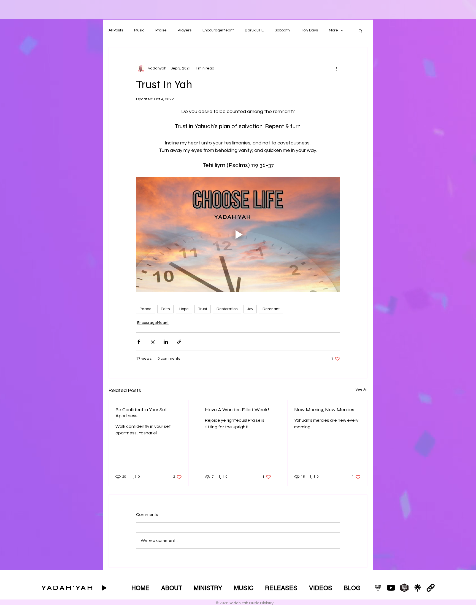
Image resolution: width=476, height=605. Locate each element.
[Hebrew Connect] (404, 588)
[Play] (104, 588)
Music (139, 30)
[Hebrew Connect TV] (378, 588)
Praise (161, 30)
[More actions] (336, 68)
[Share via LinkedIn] (165, 341)
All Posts (116, 30)
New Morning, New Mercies (324, 410)
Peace (146, 309)
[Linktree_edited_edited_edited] (417, 588)
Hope (184, 309)
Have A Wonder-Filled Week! (237, 410)
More (333, 30)
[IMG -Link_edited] (431, 588)
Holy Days (309, 30)
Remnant (271, 309)
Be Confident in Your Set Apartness (141, 413)
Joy (250, 309)
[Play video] (238, 234)
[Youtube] (391, 588)
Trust (202, 309)
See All (361, 389)
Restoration (227, 309)
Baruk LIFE (254, 30)
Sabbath (282, 30)
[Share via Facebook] (138, 341)
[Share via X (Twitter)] (152, 341)
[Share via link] (179, 341)
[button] (360, 30)
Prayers (184, 30)
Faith (165, 309)
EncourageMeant (218, 30)
